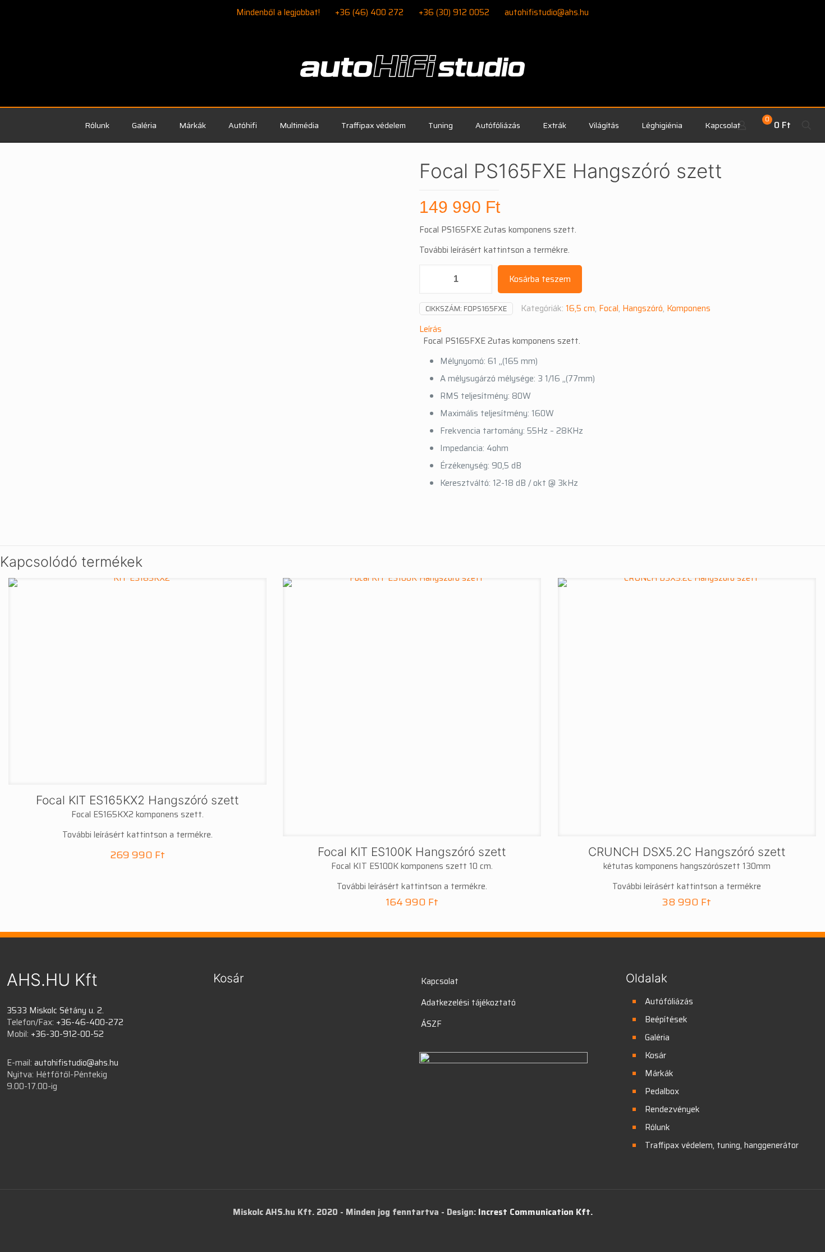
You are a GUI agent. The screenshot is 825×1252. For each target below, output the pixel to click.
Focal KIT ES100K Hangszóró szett (412, 852)
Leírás (430, 329)
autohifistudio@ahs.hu (547, 12)
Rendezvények (672, 1109)
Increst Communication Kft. (535, 1212)
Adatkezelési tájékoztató (468, 1002)
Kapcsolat (440, 981)
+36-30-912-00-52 (67, 1034)
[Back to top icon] (771, 1229)
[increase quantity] (479, 279)
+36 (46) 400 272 (369, 12)
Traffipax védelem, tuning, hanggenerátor (722, 1145)
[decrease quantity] (432, 279)
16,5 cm (580, 308)
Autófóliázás (669, 1001)
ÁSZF (431, 1024)
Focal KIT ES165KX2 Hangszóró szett (137, 800)
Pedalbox (662, 1091)
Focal (608, 308)
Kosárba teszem (540, 279)
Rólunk (657, 1127)
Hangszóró (642, 308)
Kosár (655, 1055)
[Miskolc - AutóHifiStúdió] (412, 72)
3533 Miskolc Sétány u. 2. (55, 1010)
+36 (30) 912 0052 (454, 12)
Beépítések (666, 1019)
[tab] (618, 329)
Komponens (689, 308)
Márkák (659, 1073)
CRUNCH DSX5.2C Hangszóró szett (687, 852)
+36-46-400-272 (89, 1022)
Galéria (657, 1037)
